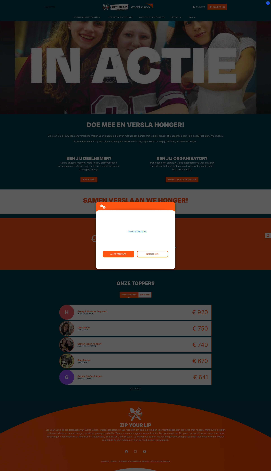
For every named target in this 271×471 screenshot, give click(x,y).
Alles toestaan (118, 254)
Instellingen (152, 254)
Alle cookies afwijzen (135, 261)
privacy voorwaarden (137, 231)
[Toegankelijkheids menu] (268, 3)
